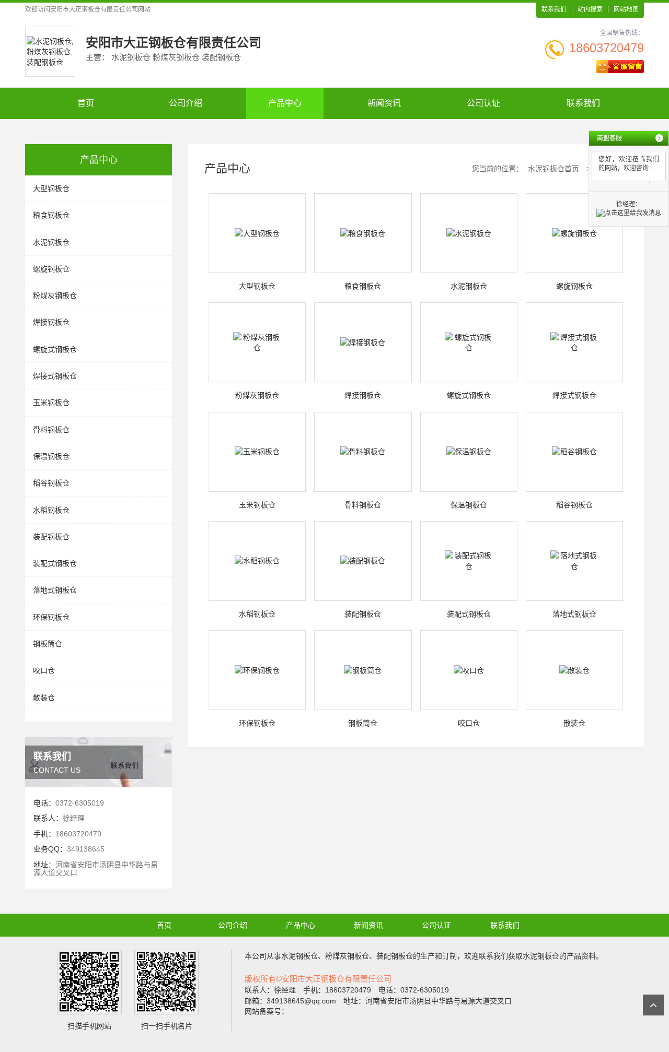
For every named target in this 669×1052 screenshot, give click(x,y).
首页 (85, 103)
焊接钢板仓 (51, 322)
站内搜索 (590, 9)
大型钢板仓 (51, 188)
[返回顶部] (653, 1005)
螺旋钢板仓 (51, 269)
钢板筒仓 (47, 644)
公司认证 (483, 103)
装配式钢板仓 (55, 563)
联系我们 (554, 9)
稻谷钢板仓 (51, 483)
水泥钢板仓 (51, 242)
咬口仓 (44, 670)
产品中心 (285, 103)
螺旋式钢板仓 (55, 349)
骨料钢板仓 (51, 429)
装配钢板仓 (51, 537)
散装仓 (44, 697)
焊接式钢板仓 (55, 376)
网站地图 (626, 9)
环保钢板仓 (51, 617)
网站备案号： (267, 1011)
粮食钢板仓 (51, 215)
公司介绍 (185, 103)
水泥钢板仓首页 (553, 168)
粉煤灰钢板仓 (55, 295)
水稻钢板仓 (51, 510)
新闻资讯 (384, 103)
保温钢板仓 (51, 456)
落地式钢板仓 (55, 590)
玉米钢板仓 (51, 402)
